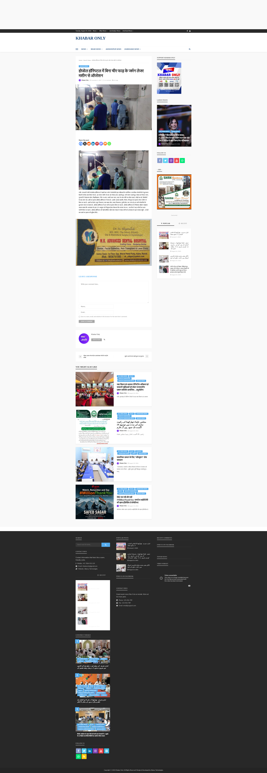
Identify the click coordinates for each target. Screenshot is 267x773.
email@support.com (129, 605)
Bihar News (102, 31)
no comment (107, 80)
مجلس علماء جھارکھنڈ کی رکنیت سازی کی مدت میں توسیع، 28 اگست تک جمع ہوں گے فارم (131, 425)
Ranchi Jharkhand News (126, 380)
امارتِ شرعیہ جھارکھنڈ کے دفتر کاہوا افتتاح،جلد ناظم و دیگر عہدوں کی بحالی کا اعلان (91, 701)
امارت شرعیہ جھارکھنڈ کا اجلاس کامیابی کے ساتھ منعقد (179, 233)
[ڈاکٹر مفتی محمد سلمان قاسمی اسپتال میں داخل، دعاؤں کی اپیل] (164, 258)
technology (82, 695)
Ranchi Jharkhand (124, 378)
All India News (122, 376)
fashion (138, 451)
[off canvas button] (77, 49)
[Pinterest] (97, 143)
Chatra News (94, 658)
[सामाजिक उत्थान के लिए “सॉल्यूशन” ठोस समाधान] (95, 464)
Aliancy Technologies (91, 569)
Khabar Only (85, 80)
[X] (85, 143)
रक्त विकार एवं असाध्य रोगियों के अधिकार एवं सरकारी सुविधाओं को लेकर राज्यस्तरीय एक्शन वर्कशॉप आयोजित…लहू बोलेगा (133, 387)
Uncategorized (94, 695)
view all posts (96, 339)
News (94, 31)
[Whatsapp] (109, 143)
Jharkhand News (127, 31)
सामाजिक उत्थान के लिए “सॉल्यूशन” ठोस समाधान (132, 458)
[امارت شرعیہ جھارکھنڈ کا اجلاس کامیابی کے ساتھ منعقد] (164, 235)
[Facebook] (81, 143)
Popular (166, 223)
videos (104, 695)
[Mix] (105, 143)
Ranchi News (84, 66)
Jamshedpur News (114, 31)
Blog (131, 376)
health (80, 661)
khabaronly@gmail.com (90, 566)
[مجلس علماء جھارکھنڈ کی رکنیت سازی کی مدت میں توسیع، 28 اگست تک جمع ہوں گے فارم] (95, 427)
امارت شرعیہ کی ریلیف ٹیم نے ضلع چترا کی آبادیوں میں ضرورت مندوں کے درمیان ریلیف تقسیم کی (92, 667)
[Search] (189, 49)
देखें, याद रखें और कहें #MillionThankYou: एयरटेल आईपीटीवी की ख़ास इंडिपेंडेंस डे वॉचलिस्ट (132, 500)
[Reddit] (89, 143)
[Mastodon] (101, 143)
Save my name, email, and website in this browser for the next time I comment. (104, 316)
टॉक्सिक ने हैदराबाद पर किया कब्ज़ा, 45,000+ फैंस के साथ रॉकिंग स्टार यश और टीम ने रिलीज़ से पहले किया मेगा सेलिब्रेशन (174, 138)
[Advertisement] (62, 14)
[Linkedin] (93, 143)
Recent (184, 223)
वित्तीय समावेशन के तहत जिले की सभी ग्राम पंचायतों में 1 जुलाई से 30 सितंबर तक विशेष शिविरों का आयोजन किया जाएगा (92, 735)
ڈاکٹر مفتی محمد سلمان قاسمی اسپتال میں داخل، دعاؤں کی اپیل (179, 257)
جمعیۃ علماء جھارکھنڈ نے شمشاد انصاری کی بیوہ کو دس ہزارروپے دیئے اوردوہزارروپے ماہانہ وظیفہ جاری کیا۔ (179, 245)
